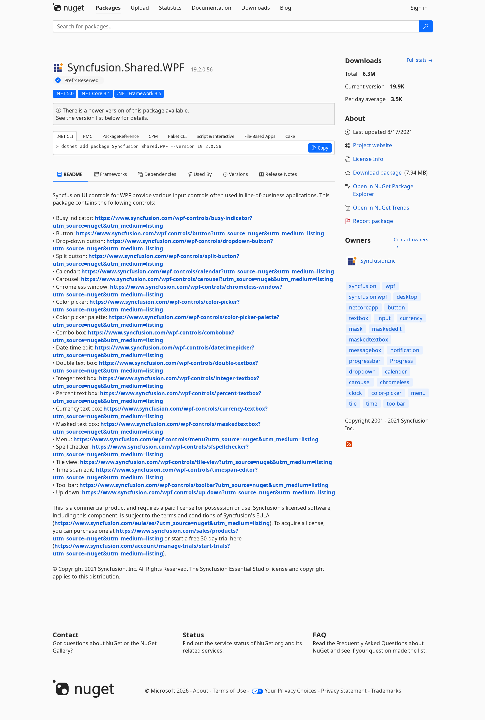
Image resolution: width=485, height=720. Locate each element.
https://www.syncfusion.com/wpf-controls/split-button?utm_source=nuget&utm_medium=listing (146, 259)
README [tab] (72, 174)
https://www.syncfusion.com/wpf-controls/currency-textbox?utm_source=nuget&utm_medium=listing (160, 412)
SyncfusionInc (378, 260)
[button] (320, 148)
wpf (390, 286)
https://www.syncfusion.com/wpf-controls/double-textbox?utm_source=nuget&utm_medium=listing (155, 366)
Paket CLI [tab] (177, 136)
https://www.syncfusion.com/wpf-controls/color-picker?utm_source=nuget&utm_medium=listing (146, 305)
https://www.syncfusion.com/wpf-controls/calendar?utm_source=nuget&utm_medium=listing (207, 271)
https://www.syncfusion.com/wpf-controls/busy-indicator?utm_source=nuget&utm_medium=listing (152, 221)
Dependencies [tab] (159, 174)
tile (353, 403)
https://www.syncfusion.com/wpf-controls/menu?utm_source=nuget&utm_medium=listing (195, 439)
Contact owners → (411, 242)
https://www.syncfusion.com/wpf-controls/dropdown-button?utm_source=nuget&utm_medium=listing (163, 244)
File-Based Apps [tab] (259, 136)
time (371, 403)
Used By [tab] (202, 174)
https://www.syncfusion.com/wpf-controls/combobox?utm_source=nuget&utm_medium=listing (143, 336)
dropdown (362, 371)
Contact (66, 634)
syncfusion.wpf (368, 296)
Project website (372, 145)
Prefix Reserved (81, 80)
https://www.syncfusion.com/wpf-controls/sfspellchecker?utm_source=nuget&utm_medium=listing (151, 450)
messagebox (365, 350)
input (384, 318)
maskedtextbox (368, 339)
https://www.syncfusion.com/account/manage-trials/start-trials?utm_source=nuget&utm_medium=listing (141, 549)
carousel (360, 382)
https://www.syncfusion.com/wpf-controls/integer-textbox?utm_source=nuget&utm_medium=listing (156, 382)
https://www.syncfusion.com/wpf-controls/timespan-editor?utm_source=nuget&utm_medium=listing (155, 473)
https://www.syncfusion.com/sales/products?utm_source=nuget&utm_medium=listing (145, 534)
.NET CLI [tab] (65, 136)
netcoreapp (363, 307)
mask (356, 328)
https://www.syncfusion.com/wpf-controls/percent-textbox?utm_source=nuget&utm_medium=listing (157, 397)
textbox (358, 318)
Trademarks (386, 690)
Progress (401, 361)
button (396, 307)
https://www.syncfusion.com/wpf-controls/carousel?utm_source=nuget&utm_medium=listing (207, 279)
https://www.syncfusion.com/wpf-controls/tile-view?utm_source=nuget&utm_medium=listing (206, 462)
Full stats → (420, 60)
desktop (407, 296)
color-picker (386, 393)
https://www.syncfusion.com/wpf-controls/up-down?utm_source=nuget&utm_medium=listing (208, 492)
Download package (377, 172)
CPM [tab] (153, 136)
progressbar (365, 361)
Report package (373, 221)
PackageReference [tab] (120, 136)
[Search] (426, 26)
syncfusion (362, 286)
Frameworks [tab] (113, 174)
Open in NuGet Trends (381, 207)
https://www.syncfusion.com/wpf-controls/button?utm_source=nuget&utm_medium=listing (200, 233)
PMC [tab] (87, 136)
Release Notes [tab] (280, 174)
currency (411, 318)
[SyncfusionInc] (352, 261)
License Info (368, 159)
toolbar (396, 403)
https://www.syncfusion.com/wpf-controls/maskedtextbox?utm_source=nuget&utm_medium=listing (157, 427)
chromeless (394, 382)
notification (404, 350)
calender (396, 371)
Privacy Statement (344, 690)
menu (418, 393)
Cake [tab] (290, 136)
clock (355, 393)
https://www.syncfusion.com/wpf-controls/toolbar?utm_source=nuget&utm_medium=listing (203, 485)
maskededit (387, 328)
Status (193, 634)
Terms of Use (229, 690)
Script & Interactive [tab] (215, 136)
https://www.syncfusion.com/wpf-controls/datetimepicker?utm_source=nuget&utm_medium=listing (153, 351)
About (200, 690)
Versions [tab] (238, 174)
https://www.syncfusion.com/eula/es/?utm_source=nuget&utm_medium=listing (162, 523)
